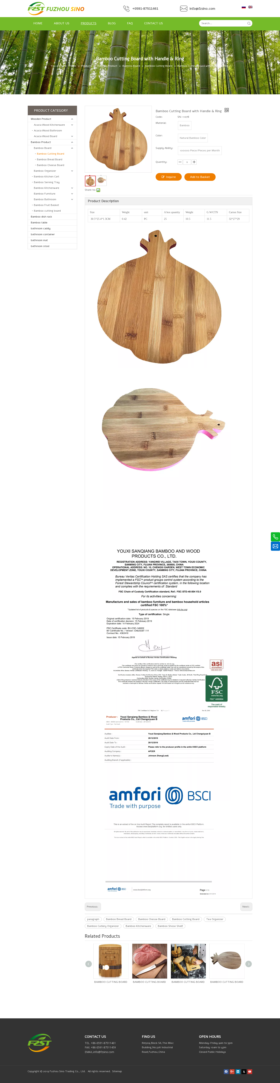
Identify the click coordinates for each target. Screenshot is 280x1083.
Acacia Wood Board (45, 136)
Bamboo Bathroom (45, 199)
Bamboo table (39, 222)
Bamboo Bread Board (49, 159)
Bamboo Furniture (44, 193)
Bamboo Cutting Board (50, 154)
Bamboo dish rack (41, 216)
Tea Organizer (214, 919)
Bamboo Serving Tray (47, 182)
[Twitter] (244, 1071)
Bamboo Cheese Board (50, 165)
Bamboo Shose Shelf (170, 926)
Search (249, 23)
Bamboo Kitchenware (46, 188)
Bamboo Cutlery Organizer (103, 926)
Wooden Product (41, 119)
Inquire (171, 177)
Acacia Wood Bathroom (48, 130)
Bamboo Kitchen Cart (46, 176)
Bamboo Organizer (45, 171)
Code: (159, 117)
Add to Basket (200, 177)
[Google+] (232, 1071)
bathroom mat (39, 240)
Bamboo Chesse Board (151, 919)
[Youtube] (249, 1071)
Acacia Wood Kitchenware (49, 125)
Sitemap (117, 1071)
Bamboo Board (42, 148)
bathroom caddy (40, 228)
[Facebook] (226, 1071)
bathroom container (43, 234)
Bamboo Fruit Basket (46, 205)
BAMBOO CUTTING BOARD (110, 982)
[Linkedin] (238, 1071)
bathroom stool (40, 246)
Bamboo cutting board (47, 211)
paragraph (93, 919)
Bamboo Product (41, 142)
